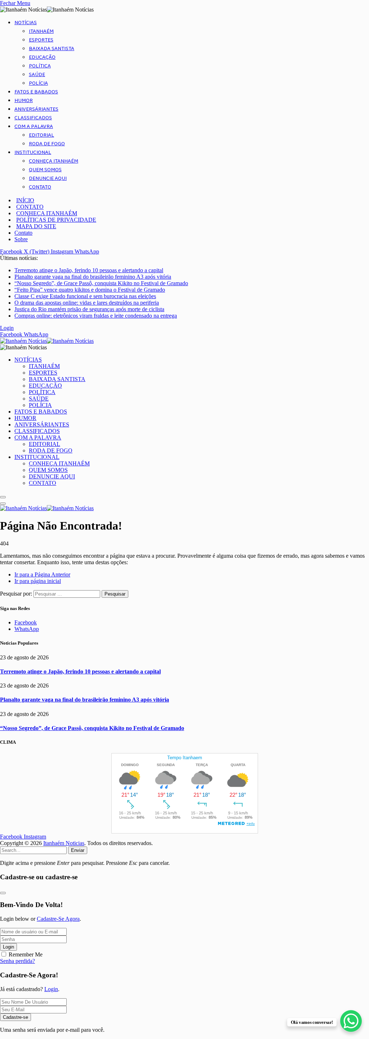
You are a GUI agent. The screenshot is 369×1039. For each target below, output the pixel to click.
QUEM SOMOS (45, 169)
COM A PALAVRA (33, 126)
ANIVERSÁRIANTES (36, 109)
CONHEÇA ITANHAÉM (53, 161)
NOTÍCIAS (25, 22)
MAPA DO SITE (36, 226)
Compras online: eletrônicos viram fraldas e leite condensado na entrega (95, 316)
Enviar (77, 850)
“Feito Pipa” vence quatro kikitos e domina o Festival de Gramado (89, 290)
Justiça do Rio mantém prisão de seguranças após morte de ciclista (89, 309)
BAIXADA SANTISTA (51, 48)
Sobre (21, 239)
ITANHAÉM (41, 31)
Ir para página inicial (37, 581)
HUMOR (23, 100)
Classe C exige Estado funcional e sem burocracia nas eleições (85, 296)
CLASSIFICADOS (33, 118)
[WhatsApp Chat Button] (351, 1021)
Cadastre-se (15, 1017)
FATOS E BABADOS (36, 92)
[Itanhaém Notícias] (47, 341)
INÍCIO (25, 200)
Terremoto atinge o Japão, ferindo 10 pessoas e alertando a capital (88, 270)
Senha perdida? (17, 961)
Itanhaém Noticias (63, 843)
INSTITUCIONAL (32, 152)
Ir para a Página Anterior (42, 574)
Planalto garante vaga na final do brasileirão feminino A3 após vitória (92, 277)
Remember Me (26, 954)
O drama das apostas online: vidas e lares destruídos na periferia (86, 303)
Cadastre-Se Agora (58, 919)
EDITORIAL (41, 135)
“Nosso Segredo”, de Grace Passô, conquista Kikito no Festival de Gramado (101, 283)
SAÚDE (37, 74)
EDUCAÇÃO (42, 57)
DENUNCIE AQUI (48, 178)
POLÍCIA (38, 83)
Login (8, 947)
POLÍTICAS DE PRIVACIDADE (56, 220)
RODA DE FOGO (47, 144)
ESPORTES (41, 40)
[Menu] (3, 497)
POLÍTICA (40, 66)
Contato (23, 233)
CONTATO (40, 187)
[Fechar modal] (3, 893)
